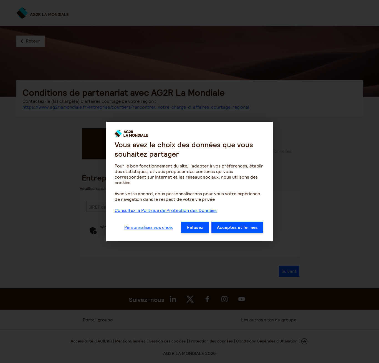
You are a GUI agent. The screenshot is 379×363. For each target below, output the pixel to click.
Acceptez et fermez (237, 227)
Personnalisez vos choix (148, 227)
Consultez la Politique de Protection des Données (166, 210)
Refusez (195, 227)
